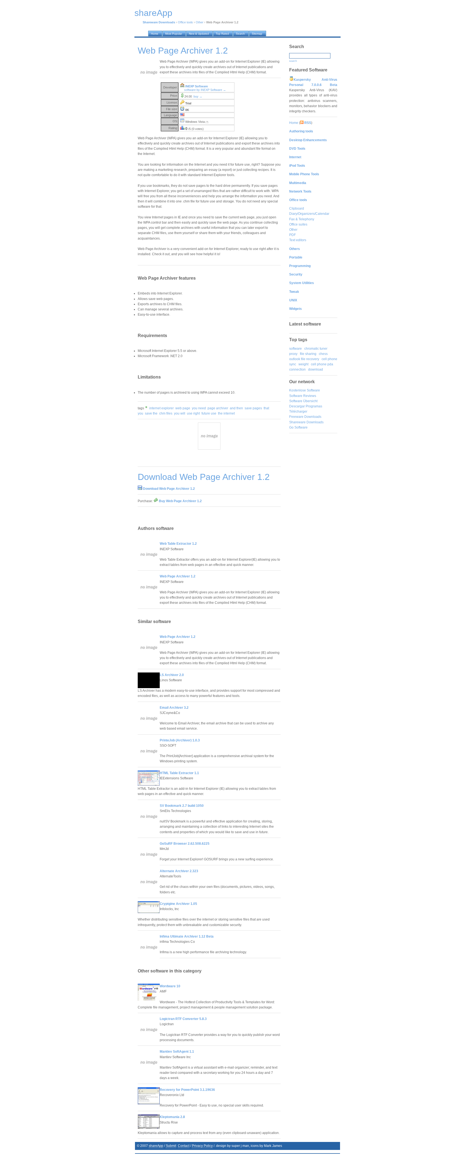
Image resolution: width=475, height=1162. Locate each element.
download (315, 369)
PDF (292, 235)
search (293, 61)
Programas (314, 406)
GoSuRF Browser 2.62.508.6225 (184, 844)
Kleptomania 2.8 (172, 1117)
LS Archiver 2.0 (172, 675)
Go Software (298, 427)
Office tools (185, 22)
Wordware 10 (170, 986)
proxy (293, 354)
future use (208, 413)
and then (236, 408)
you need (199, 408)
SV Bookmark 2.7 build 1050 (182, 806)
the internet (226, 413)
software (295, 349)
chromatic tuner (315, 349)
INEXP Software (196, 86)
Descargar (297, 406)
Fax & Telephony (301, 219)
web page (182, 408)
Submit (171, 1146)
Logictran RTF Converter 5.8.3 (183, 1019)
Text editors (297, 240)
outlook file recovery (304, 359)
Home (293, 123)
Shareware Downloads (306, 422)
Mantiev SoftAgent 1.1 (177, 1051)
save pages (253, 408)
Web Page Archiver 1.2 (177, 576)
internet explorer (161, 408)
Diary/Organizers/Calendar (309, 214)
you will (179, 413)
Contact (183, 1146)
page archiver (218, 408)
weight (303, 364)
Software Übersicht (303, 401)
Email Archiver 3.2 (174, 708)
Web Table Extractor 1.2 (178, 544)
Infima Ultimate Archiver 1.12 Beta (187, 936)
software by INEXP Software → (205, 89)
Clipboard (296, 208)
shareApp (156, 1146)
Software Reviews (302, 396)
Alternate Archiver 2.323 (179, 871)
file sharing (308, 354)
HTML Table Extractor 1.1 (179, 773)
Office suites (298, 224)
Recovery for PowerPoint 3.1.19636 (187, 1090)
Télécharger (298, 411)
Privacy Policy (202, 1146)
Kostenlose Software (304, 390)
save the (151, 413)
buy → (198, 96)
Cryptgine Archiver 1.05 (178, 904)
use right (193, 413)
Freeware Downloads (305, 417)
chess (323, 354)
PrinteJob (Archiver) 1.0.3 (180, 740)
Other (199, 22)
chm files (165, 413)
